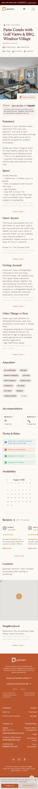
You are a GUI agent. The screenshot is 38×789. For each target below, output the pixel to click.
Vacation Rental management (30, 729)
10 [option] (11, 494)
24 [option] (12, 501)
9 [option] (7, 494)
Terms (15, 689)
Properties (32, 712)
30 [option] (8, 505)
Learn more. (32, 2)
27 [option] (23, 501)
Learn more (22, 781)
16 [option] (8, 498)
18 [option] (15, 498)
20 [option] (23, 498)
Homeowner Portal (32, 739)
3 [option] (11, 490)
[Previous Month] (7, 479)
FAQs (35, 734)
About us (6, 712)
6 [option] (22, 490)
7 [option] (26, 490)
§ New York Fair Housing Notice (29, 694)
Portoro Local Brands (11, 716)
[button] (24, 396)
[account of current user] (33, 9)
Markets (33, 716)
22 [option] (30, 498)
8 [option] (30, 490)
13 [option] (23, 494)
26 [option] (19, 501)
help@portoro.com (10, 746)
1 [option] (30, 486)
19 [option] (19, 498)
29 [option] (30, 501)
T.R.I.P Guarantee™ (32, 745)
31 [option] (11, 505)
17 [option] (11, 498)
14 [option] (26, 494)
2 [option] (7, 490)
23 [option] (8, 501)
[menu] (24, 9)
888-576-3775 (8, 730)
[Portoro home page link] (8, 9)
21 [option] (26, 498)
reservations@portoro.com (13, 733)
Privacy (23, 689)
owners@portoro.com (11, 740)
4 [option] (15, 490)
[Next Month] (31, 479)
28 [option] (26, 501)
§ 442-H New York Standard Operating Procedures (9, 695)
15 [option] (30, 494)
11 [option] (15, 494)
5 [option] (18, 490)
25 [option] (15, 501)
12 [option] (19, 494)
